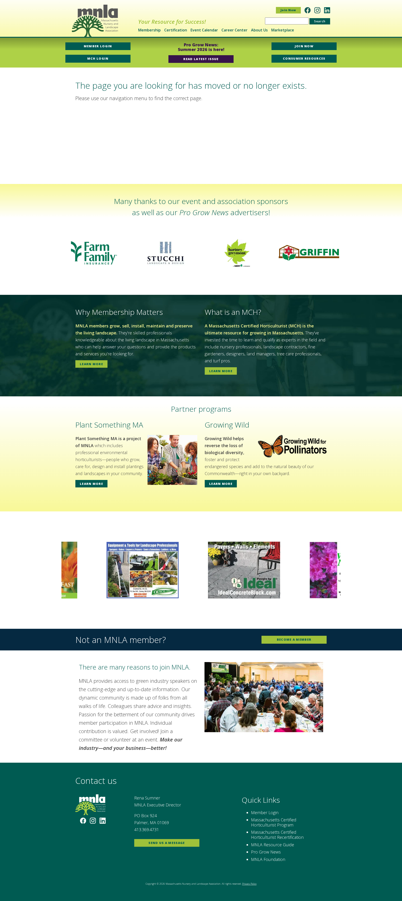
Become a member (294, 639)
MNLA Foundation (268, 859)
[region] (201, 253)
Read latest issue (200, 59)
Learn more (91, 364)
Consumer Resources (304, 58)
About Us (259, 30)
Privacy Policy (249, 883)
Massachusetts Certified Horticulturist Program (273, 822)
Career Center (234, 30)
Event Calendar (204, 30)
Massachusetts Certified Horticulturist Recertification (277, 834)
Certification (175, 30)
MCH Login (98, 58)
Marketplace (282, 30)
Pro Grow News (266, 852)
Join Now (288, 10)
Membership (149, 30)
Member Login (98, 46)
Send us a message (166, 843)
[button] (7, 253)
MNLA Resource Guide (272, 844)
